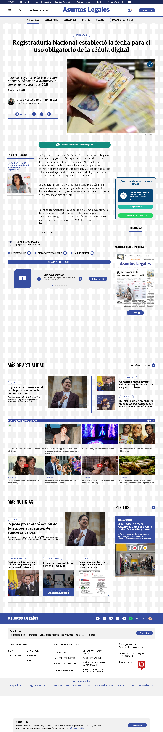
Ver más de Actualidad (140, 365)
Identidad (24, 2)
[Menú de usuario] (129, 10)
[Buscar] (21, 10)
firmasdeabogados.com (100, 685)
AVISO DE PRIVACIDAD (92, 658)
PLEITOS (86, 20)
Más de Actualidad (26, 365)
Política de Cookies (76, 728)
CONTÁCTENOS (61, 652)
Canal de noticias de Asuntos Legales (77, 145)
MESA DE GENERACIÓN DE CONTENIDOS (92, 652)
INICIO (10, 651)
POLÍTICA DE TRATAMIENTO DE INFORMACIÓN (95, 663)
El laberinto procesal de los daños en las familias (58, 564)
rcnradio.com (146, 685)
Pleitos (122, 507)
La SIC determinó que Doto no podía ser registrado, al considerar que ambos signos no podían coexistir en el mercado (134, 536)
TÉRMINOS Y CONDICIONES (66, 664)
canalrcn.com (126, 685)
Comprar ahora (135, 207)
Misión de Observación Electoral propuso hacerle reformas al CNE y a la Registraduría (18, 166)
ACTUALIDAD (33, 20)
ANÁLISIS (100, 20)
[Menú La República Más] (9, 10)
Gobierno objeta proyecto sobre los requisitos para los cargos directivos (136, 384)
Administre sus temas (60, 262)
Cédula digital (81, 253)
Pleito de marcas (84, 2)
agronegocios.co (39, 685)
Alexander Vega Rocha (50, 253)
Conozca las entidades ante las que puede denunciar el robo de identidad (94, 564)
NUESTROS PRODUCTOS (64, 658)
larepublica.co (16, 685)
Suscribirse (147, 10)
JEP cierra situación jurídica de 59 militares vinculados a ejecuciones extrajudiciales (136, 404)
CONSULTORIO (51, 20)
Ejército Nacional (115, 2)
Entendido (137, 725)
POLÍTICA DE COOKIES (63, 670)
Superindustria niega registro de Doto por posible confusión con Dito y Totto (135, 526)
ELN (130, 2)
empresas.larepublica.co (67, 685)
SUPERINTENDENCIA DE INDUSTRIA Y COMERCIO (93, 670)
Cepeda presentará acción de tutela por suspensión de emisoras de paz (26, 390)
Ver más (133, 313)
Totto (99, 2)
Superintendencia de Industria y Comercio (52, 2)
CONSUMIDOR (70, 20)
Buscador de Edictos (122, 20)
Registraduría (18, 253)
